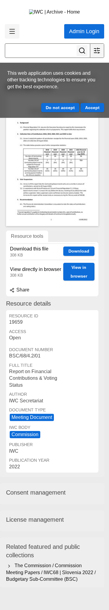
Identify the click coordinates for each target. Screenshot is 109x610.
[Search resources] (82, 50)
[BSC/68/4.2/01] (52, 161)
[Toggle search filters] (97, 51)
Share (22, 289)
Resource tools (27, 236)
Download (78, 251)
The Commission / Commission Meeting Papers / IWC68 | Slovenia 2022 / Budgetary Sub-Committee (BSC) (51, 572)
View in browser (79, 271)
